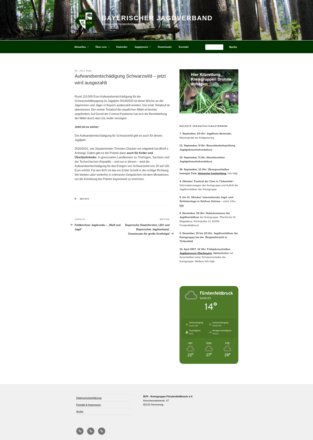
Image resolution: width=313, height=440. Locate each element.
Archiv (84, 199)
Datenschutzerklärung (88, 397)
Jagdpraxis (141, 46)
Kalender (121, 46)
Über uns (101, 46)
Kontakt (184, 46)
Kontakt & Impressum (88, 404)
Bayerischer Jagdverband (157, 18)
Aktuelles (80, 46)
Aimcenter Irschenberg (212, 173)
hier (182, 205)
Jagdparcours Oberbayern (196, 253)
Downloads (165, 46)
